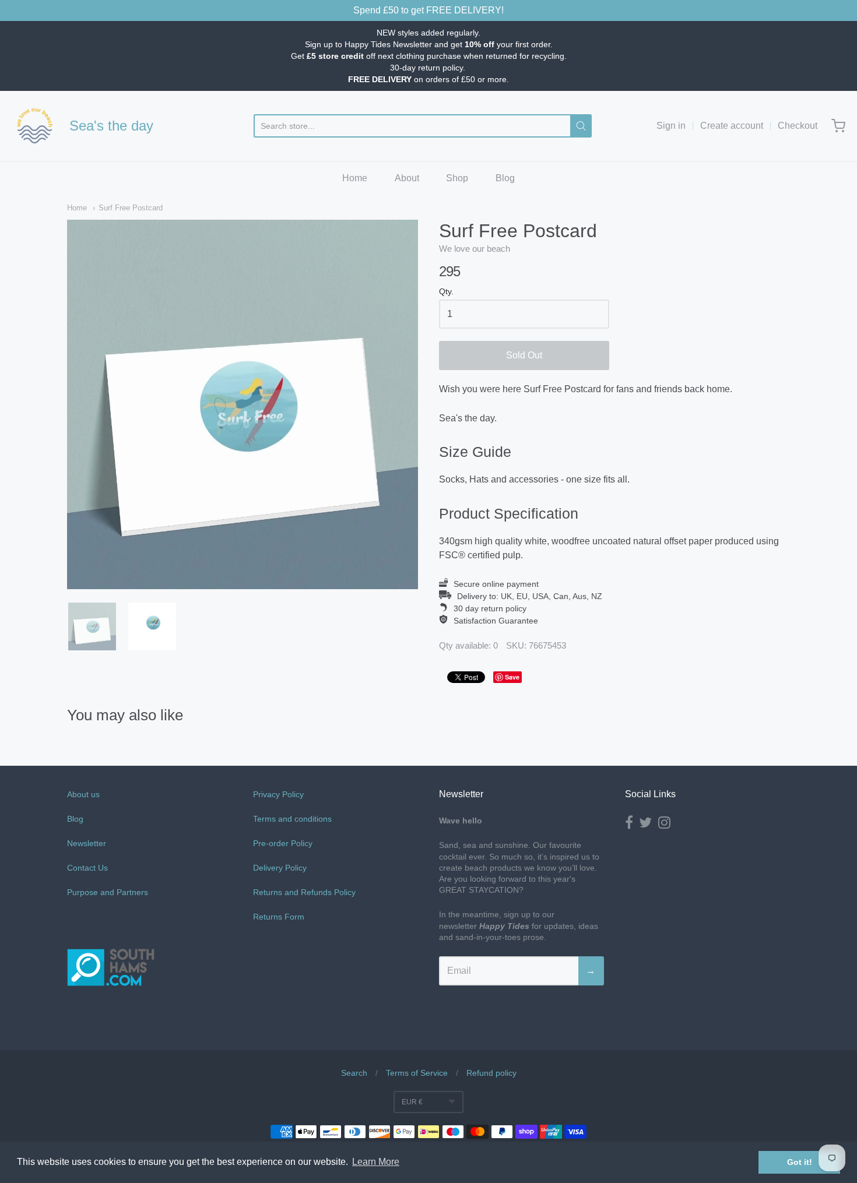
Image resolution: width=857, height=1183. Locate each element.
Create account (731, 126)
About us (83, 794)
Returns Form (278, 916)
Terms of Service (417, 1073)
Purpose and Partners (108, 892)
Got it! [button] (799, 1162)
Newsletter (86, 843)
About (407, 178)
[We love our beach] (35, 126)
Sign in (671, 126)
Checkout (797, 126)
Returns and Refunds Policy (304, 892)
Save (512, 677)
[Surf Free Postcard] (92, 626)
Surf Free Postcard (131, 207)
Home (354, 178)
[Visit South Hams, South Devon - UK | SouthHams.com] (110, 1019)
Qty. (446, 291)
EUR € (412, 1102)
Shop (457, 178)
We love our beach (474, 249)
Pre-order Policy (282, 843)
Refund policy (491, 1073)
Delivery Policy (280, 867)
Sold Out (524, 355)
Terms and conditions (292, 818)
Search (354, 1073)
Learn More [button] (375, 1162)
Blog (505, 178)
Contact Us (87, 867)
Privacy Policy (278, 794)
